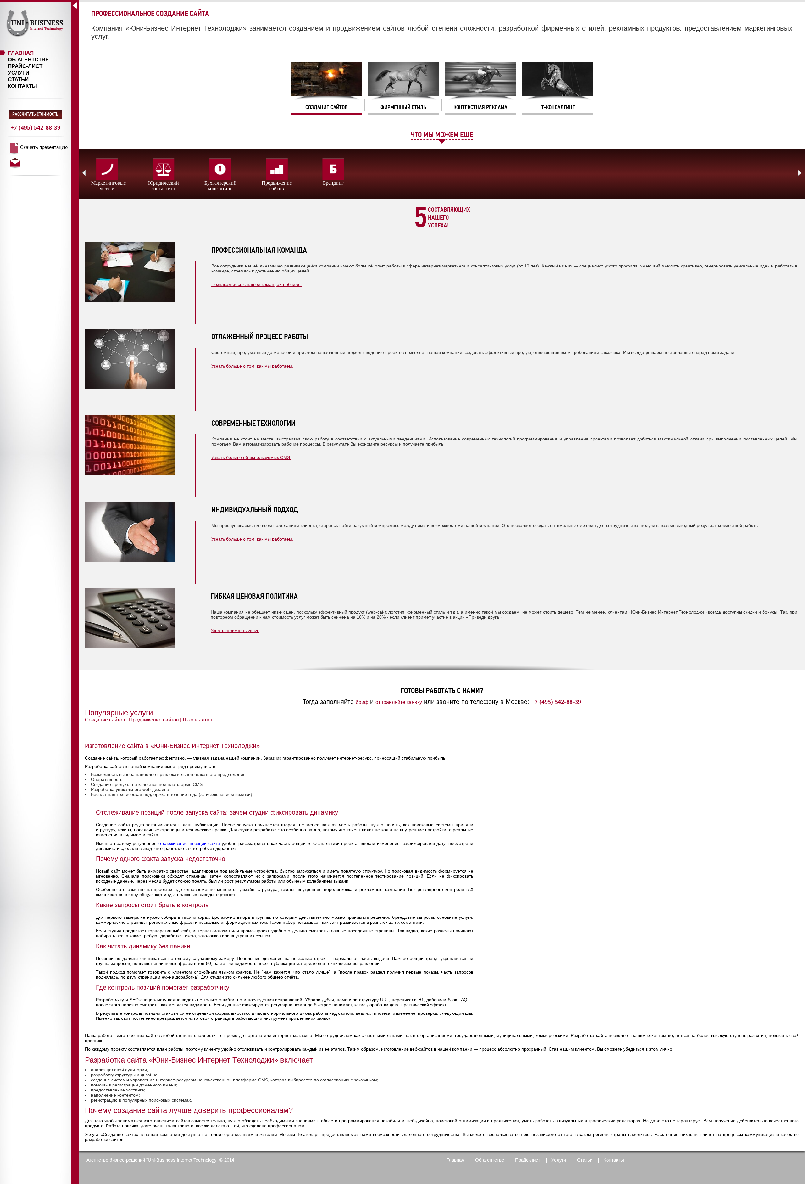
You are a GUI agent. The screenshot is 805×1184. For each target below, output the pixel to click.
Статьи (18, 79)
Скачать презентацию (44, 147)
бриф (362, 702)
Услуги (18, 73)
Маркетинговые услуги (108, 185)
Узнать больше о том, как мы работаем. (252, 365)
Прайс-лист (25, 66)
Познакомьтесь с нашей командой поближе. (256, 284)
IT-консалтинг (198, 719)
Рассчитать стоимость (35, 114)
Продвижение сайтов (277, 185)
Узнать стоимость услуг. (235, 630)
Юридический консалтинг (163, 185)
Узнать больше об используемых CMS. (251, 457)
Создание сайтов (105, 719)
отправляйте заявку (398, 702)
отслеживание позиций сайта (189, 843)
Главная (21, 53)
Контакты (22, 86)
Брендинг (333, 183)
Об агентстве (28, 60)
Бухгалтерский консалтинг (220, 185)
